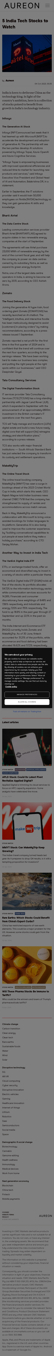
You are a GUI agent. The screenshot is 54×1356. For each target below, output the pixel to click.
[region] (27, 678)
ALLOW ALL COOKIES (27, 702)
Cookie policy (11, 687)
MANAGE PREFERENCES (27, 694)
